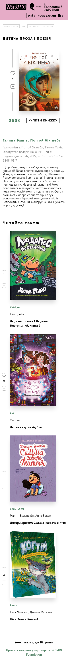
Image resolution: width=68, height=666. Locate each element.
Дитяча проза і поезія (41, 26)
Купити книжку (42, 120)
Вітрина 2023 (11, 26)
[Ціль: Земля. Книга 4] (33, 564)
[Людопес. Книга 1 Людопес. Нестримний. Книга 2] (33, 265)
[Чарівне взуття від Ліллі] (33, 370)
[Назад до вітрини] (18, 643)
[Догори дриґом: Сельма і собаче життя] (33, 468)
